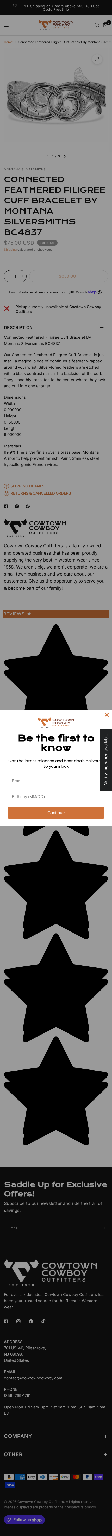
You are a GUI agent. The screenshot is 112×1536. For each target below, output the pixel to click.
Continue (56, 812)
